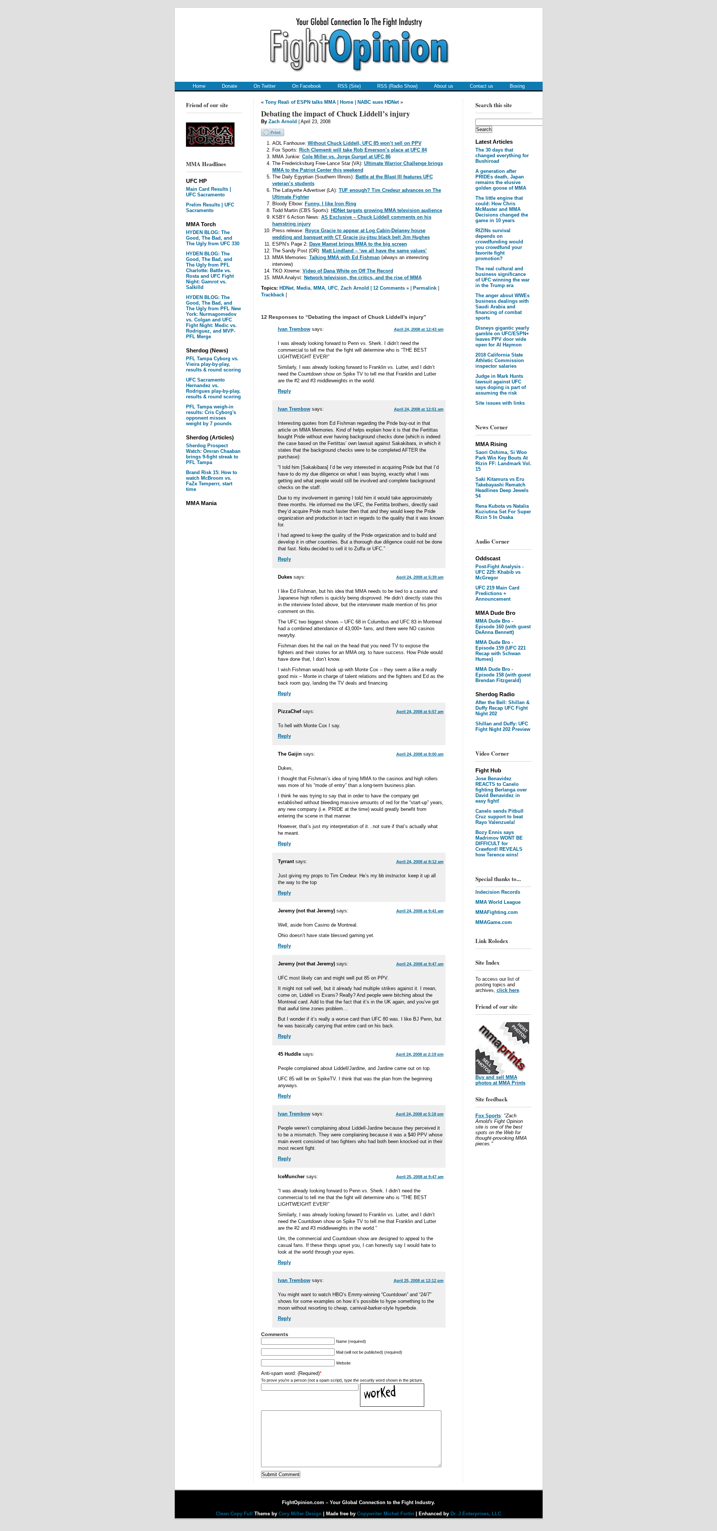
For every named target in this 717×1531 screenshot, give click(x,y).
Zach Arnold (283, 121)
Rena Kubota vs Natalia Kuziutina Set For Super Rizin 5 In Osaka (503, 511)
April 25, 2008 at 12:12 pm (419, 1280)
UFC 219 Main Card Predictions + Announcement (497, 593)
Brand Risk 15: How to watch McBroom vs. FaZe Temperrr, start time (211, 481)
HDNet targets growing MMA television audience (386, 210)
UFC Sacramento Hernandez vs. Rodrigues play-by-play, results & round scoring (213, 388)
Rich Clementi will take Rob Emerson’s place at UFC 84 (363, 150)
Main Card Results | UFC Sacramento (208, 191)
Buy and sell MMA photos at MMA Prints (500, 1080)
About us (443, 86)
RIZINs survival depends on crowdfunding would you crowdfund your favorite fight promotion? (499, 244)
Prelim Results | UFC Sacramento (210, 207)
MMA (319, 288)
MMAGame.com (493, 922)
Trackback (272, 295)
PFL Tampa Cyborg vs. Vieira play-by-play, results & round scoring (213, 364)
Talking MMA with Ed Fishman (344, 257)
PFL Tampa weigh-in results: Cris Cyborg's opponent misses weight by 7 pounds (211, 415)
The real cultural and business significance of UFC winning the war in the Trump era (502, 277)
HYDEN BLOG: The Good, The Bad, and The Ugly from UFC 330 (212, 238)
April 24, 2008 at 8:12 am (420, 861)
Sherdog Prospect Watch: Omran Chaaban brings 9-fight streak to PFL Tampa (213, 454)
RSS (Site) (349, 86)
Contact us (481, 86)
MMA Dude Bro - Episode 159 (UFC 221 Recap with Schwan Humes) (500, 651)
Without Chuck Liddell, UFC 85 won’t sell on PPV (365, 143)
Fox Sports (488, 1115)
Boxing (517, 86)
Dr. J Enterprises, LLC (475, 1513)
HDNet (286, 288)
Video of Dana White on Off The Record (347, 271)
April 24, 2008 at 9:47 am (420, 964)
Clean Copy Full (235, 1513)
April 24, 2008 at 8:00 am (420, 754)
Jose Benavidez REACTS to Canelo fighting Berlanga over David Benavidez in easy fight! (501, 790)
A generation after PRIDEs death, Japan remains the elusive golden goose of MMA (500, 179)
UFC (333, 288)
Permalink (425, 288)
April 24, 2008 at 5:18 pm (420, 1114)
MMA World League (498, 902)
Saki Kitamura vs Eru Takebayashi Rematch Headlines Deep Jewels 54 (501, 487)
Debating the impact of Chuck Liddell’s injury (335, 113)
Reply (284, 391)
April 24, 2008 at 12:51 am (419, 409)
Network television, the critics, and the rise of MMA (363, 277)
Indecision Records (497, 892)
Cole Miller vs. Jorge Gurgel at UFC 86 (346, 156)
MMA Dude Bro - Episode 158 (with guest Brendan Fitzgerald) (503, 674)
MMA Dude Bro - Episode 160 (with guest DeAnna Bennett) (503, 626)
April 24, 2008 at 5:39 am (420, 577)
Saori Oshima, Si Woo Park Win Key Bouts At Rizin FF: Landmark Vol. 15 (503, 460)
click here (508, 990)
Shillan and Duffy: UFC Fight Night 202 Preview (502, 726)
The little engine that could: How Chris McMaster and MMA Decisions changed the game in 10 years (501, 209)
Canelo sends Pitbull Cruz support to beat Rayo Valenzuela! (499, 816)
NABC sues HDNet (378, 102)
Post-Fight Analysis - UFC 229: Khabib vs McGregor (499, 572)
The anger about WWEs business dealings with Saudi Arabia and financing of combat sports (502, 307)
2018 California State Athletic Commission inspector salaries (499, 360)
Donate (229, 86)
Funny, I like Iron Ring (330, 203)
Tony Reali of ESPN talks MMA (300, 102)
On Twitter (265, 86)
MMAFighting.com (496, 912)
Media (303, 288)
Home (199, 86)
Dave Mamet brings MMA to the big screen (358, 244)
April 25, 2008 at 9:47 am (420, 1176)
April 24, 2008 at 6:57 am (420, 711)
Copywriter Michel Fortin (385, 1513)
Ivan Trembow (294, 329)
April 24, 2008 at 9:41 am (420, 911)
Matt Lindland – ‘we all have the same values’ (374, 250)
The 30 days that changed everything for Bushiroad (502, 155)
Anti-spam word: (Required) (290, 1373)
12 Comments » (391, 288)
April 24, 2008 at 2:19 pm (420, 1054)
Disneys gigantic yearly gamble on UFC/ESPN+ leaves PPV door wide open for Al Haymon (502, 336)
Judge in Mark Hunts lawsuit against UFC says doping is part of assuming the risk (500, 384)
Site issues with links (500, 403)
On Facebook (306, 86)
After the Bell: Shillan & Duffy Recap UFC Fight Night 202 (502, 708)
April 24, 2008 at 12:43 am (419, 329)
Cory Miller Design (300, 1513)
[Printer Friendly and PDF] (272, 134)
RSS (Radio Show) (397, 86)
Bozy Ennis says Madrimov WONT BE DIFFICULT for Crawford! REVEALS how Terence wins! (499, 844)
